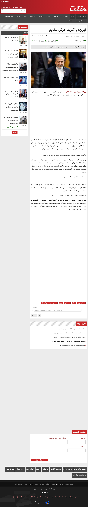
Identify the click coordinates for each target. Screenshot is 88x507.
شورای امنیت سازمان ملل (49, 303)
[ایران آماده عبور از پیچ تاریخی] (23, 80)
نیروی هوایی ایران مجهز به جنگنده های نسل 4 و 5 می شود (69, 337)
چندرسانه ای (9, 16)
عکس (18, 16)
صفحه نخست (81, 16)
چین (60, 303)
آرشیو (14, 132)
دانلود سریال (67, 469)
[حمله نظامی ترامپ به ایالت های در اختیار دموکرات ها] (23, 120)
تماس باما (46, 489)
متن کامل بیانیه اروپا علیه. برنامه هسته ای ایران (72, 345)
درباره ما (53, 489)
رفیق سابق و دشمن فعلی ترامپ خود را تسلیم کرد (11, 94)
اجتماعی (32, 16)
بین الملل (57, 16)
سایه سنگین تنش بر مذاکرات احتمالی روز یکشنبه (71, 329)
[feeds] (2, 1)
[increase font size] (37, 41)
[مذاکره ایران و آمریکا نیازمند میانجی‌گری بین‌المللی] (23, 106)
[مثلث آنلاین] (78, 8)
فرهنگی (48, 484)
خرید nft (45, 469)
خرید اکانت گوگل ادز (79, 475)
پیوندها (39, 489)
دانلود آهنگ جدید (80, 469)
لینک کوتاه (35, 307)
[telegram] (6, 1)
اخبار (72, 16)
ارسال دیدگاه (39, 460)
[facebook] (32, 315)
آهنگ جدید (30, 469)
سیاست (65, 16)
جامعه (36, 484)
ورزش (25, 16)
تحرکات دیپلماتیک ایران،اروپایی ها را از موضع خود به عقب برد (68, 341)
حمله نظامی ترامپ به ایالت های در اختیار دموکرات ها (11, 120)
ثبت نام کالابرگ (56, 469)
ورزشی (31, 484)
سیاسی (61, 484)
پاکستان (67, 303)
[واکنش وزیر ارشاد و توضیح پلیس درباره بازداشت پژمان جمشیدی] (23, 67)
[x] (35, 315)
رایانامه (83, 446)
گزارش (26, 32)
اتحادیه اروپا (81, 303)
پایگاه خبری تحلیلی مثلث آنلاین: (75, 92)
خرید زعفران (20, 469)
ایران (73, 303)
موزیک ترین (10, 469)
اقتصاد (41, 16)
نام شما (83, 438)
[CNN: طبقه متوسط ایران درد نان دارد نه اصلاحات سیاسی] (23, 53)
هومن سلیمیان (11, 127)
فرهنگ (48, 16)
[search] (2, 10)
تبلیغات (69, 21)
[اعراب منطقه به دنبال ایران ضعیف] (23, 40)
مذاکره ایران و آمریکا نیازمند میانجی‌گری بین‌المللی (11, 107)
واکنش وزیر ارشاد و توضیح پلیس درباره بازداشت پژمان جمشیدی (10, 67)
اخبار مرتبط (81, 323)
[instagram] (8, 1)
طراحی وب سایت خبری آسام (37, 503)
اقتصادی (42, 484)
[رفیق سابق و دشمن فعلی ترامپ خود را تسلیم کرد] (23, 93)
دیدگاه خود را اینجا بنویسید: (57, 438)
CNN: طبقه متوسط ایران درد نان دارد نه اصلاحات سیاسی (11, 54)
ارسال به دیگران (51, 41)
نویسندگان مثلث (81, 21)
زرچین (38, 469)
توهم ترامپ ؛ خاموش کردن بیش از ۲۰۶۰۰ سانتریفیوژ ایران (69, 333)
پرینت (42, 41)
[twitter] (4, 1)
